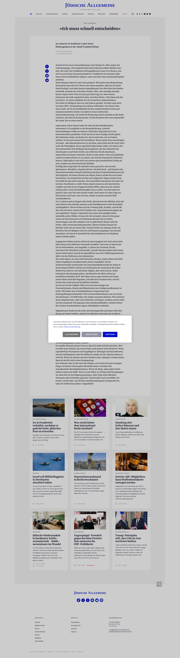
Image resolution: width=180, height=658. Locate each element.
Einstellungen (91, 334)
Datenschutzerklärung (72, 327)
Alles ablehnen (71, 334)
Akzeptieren (110, 334)
